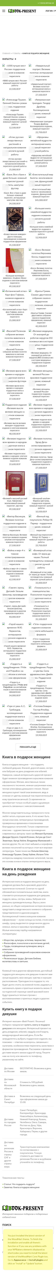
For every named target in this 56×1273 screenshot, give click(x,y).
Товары (16, 53)
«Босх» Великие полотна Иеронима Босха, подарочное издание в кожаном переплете (41, 272)
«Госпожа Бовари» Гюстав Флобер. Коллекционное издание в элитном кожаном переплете (41, 728)
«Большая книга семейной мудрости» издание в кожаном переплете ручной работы (41, 230)
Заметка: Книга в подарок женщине (22, 1187)
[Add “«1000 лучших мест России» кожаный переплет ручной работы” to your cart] (5, 75)
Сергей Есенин (27, 837)
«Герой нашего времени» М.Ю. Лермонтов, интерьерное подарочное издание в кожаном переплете (14, 651)
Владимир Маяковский (38, 840)
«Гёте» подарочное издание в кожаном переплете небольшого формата (41, 642)
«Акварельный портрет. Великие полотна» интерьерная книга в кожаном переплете (41, 88)
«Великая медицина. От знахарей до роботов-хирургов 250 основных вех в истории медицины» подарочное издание (41, 358)
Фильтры (7, 59)
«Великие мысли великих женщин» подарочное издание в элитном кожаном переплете (14, 427)
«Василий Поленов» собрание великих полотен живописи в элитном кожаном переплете (15, 353)
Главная (6, 53)
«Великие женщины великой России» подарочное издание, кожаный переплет (41, 393)
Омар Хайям (28, 854)
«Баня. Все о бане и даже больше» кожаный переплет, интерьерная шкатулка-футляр (15, 196)
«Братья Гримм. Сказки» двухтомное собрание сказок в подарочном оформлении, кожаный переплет (41, 318)
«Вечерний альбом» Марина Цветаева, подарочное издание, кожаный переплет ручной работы (41, 503)
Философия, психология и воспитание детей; (27, 943)
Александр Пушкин (11, 854)
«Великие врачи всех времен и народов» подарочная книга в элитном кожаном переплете (15, 391)
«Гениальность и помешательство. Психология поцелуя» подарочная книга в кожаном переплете (41, 611)
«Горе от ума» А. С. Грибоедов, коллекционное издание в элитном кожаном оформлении (14, 731)
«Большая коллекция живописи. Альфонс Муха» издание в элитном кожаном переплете (14, 279)
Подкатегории (26, 43)
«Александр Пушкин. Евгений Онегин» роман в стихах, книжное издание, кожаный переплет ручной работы (15, 119)
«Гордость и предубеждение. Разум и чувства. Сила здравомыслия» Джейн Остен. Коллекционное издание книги (41, 692)
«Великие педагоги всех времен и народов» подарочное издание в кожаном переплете (41, 423)
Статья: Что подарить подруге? (19, 1184)
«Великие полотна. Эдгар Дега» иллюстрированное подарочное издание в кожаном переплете (41, 460)
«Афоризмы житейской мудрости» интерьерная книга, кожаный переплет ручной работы (41, 159)
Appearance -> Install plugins (29, 1260)
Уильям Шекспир (39, 851)
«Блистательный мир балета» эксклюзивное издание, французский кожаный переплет (41, 193)
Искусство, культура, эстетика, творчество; (25, 940)
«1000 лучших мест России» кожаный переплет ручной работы (14, 83)
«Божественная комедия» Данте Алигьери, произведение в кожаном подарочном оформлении (14, 238)
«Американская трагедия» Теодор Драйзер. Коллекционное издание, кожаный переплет (41, 125)
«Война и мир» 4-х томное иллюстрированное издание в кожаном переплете (15, 572)
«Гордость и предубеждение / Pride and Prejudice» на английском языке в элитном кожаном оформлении (14, 687)
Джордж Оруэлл (10, 837)
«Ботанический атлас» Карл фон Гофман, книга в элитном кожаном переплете (14, 313)
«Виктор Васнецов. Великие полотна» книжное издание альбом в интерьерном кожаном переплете (14, 538)
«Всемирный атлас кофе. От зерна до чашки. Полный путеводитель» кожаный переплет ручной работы (41, 576)
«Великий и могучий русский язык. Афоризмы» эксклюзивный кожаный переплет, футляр (14, 502)
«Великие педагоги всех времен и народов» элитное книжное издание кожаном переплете (14, 457)
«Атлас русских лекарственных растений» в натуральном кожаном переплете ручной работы (14, 162)
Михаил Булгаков (44, 833)
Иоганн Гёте (42, 854)
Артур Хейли (19, 840)
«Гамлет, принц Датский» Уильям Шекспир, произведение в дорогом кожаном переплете (15, 610)
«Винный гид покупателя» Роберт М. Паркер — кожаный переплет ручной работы (41, 538)
